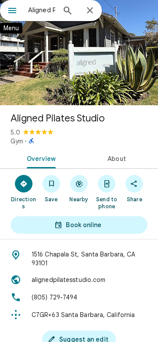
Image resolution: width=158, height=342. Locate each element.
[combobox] (41, 10)
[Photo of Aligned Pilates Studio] (79, 52)
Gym (17, 141)
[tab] (40, 157)
